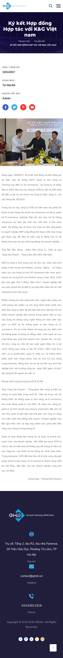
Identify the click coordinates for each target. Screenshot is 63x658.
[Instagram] (37, 639)
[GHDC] (42, 639)
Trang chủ (24, 41)
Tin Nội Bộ (39, 41)
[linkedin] (31, 639)
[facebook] (26, 639)
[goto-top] (53, 648)
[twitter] (20, 639)
